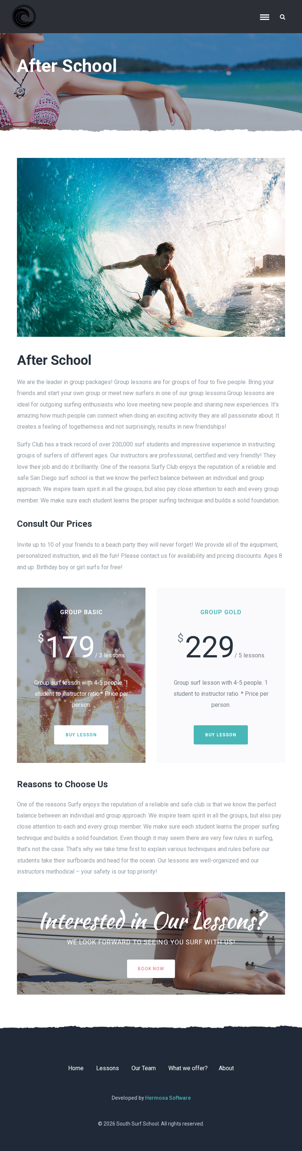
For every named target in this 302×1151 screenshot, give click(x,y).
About (226, 1068)
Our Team (143, 1068)
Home (76, 1068)
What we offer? (188, 1068)
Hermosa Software (168, 1098)
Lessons (107, 1068)
